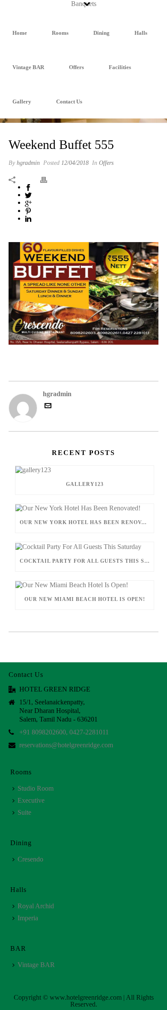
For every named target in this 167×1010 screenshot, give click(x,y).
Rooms (60, 33)
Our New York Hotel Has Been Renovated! (87, 522)
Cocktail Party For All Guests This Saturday (87, 561)
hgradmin (28, 163)
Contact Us (69, 101)
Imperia (28, 918)
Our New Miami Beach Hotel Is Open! (84, 599)
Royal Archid (36, 906)
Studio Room (36, 788)
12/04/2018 (75, 163)
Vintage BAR (28, 67)
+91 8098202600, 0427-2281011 (64, 732)
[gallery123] (84, 470)
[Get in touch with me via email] (48, 406)
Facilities (120, 67)
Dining (101, 33)
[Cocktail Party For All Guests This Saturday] (84, 546)
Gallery (21, 101)
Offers (76, 67)
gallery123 (85, 484)
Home (19, 33)
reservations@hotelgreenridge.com (66, 745)
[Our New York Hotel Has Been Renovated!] (84, 508)
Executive (31, 800)
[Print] (48, 179)
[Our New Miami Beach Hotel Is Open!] (84, 585)
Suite (24, 812)
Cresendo (30, 859)
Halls (140, 33)
